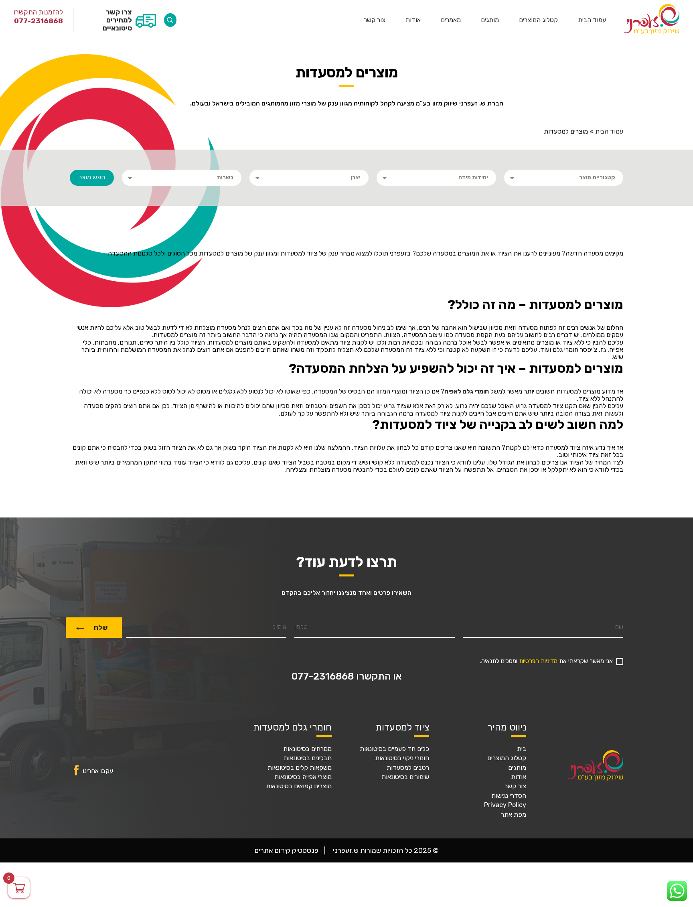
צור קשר (374, 20)
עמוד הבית (592, 20)
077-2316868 (38, 21)
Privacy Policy (505, 805)
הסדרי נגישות (508, 795)
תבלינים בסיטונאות (308, 758)
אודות (413, 20)
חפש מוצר (92, 177)
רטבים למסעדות (408, 767)
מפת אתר (513, 814)
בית (521, 749)
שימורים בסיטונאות (405, 777)
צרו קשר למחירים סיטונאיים (117, 20)
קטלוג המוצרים (538, 20)
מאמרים (451, 20)
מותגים (490, 20)
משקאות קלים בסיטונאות (299, 767)
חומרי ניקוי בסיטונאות (402, 758)
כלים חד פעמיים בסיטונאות (394, 749)
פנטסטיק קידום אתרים (286, 850)
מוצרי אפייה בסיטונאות (303, 777)
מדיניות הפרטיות (538, 661)
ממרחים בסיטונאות (307, 749)
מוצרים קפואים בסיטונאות (299, 786)
